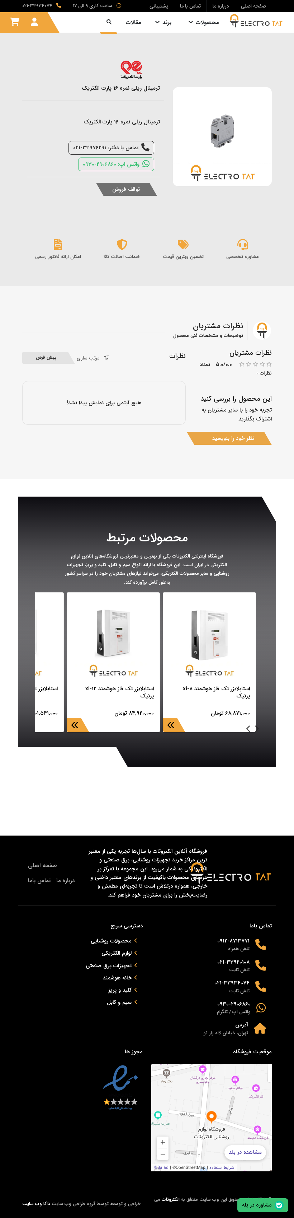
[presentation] (256, 729)
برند (166, 22)
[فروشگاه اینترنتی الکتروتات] (256, 21)
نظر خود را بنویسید (233, 438)
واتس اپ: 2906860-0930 (111, 164)
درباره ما (65, 880)
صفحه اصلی (42, 865)
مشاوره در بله (257, 1205)
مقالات (133, 22)
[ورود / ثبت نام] (34, 22)
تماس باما (39, 880)
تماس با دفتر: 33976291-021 (105, 148)
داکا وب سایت (36, 1204)
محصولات (207, 22)
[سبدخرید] (15, 22)
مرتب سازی (88, 358)
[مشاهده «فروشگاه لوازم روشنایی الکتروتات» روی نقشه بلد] (211, 1117)
